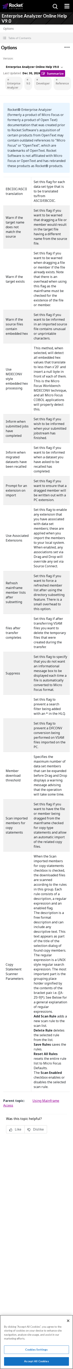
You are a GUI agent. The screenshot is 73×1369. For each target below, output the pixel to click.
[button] (36, 38)
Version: (8, 58)
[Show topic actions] (67, 47)
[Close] (68, 1320)
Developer (43, 83)
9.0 (28, 83)
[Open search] (55, 6)
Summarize (55, 73)
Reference (62, 83)
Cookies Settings (36, 1349)
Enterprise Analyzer (13, 85)
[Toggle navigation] (67, 6)
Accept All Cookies (36, 1361)
